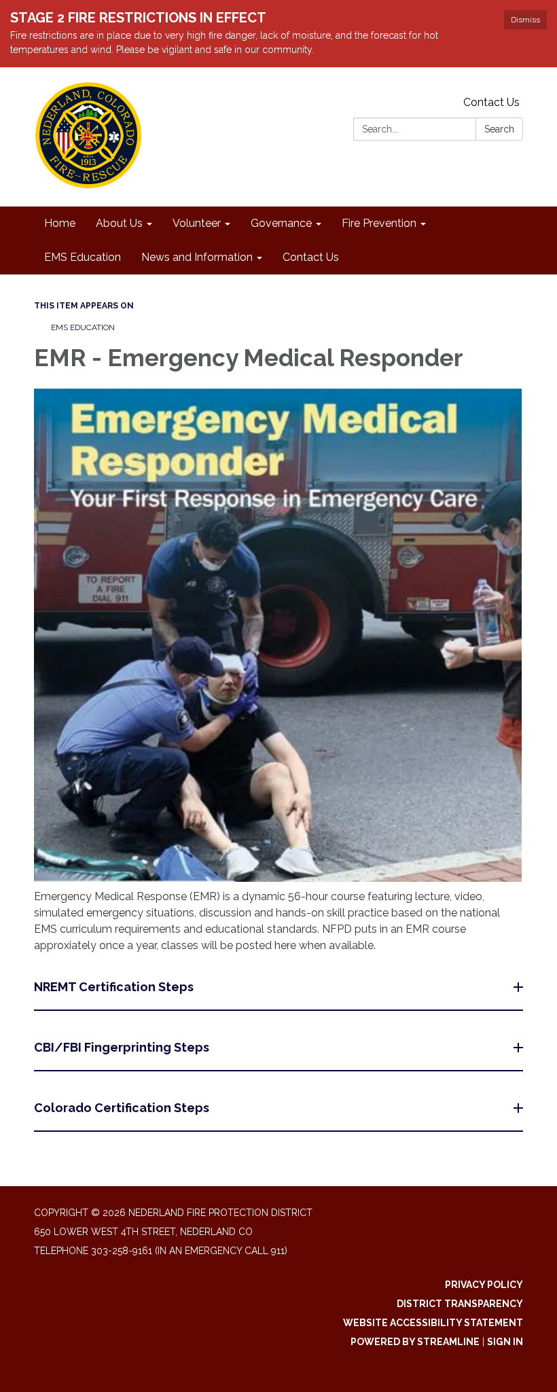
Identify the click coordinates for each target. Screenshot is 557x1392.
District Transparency (460, 1303)
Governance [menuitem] (281, 223)
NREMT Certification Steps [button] (114, 987)
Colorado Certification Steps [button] (121, 1108)
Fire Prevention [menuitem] (379, 223)
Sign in (505, 1341)
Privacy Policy (484, 1284)
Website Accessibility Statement (433, 1322)
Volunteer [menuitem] (197, 223)
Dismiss (525, 19)
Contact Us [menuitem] (311, 257)
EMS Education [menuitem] (82, 257)
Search (499, 129)
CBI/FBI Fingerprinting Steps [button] (121, 1047)
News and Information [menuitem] (197, 257)
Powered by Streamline (415, 1341)
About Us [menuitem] (119, 223)
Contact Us (491, 102)
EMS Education (83, 327)
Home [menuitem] (59, 223)
